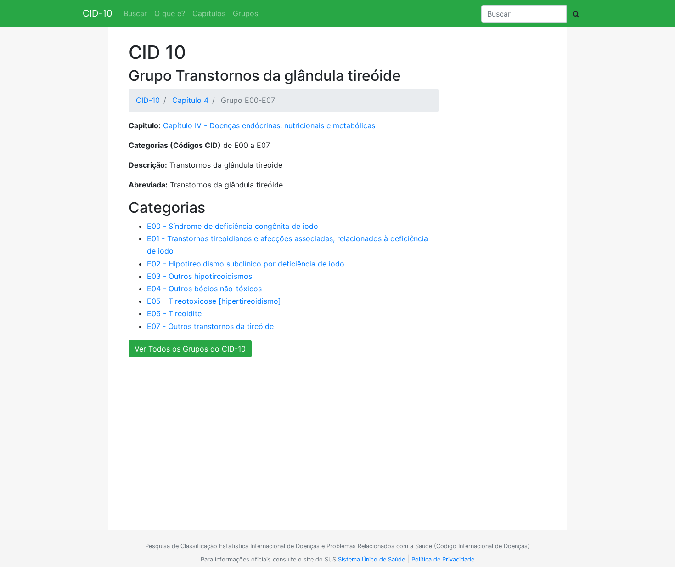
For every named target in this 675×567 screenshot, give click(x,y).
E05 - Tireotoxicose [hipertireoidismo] (214, 301)
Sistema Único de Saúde (371, 559)
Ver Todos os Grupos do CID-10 (190, 348)
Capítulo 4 (190, 100)
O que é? (169, 13)
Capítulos (208, 13)
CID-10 (97, 13)
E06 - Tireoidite (174, 313)
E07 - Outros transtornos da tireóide (210, 326)
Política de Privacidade (442, 559)
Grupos (245, 13)
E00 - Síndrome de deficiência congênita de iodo (232, 226)
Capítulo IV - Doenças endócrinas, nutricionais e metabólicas (269, 125)
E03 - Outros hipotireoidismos (199, 276)
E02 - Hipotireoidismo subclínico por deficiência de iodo (245, 263)
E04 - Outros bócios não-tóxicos (204, 288)
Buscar (135, 13)
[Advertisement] (334, 438)
